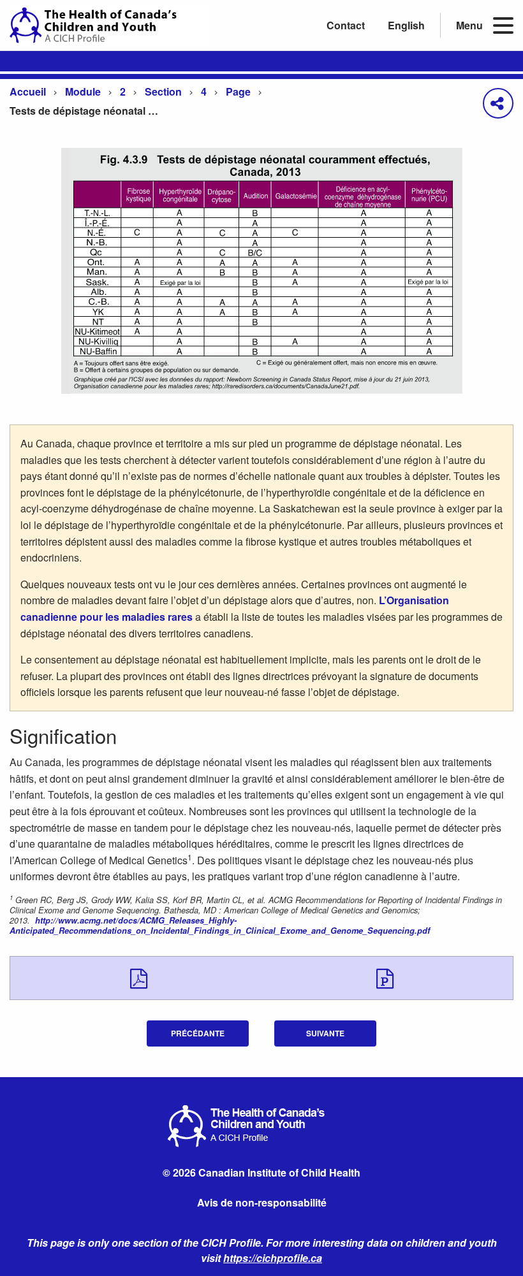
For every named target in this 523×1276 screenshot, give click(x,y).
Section (163, 91)
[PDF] (138, 977)
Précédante (198, 1033)
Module (83, 91)
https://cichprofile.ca (272, 1258)
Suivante (325, 1033)
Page (238, 91)
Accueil (28, 91)
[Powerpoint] (385, 977)
